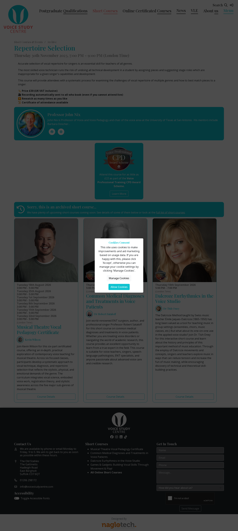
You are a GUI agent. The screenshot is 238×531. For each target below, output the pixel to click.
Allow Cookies (119, 287)
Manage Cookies (119, 278)
